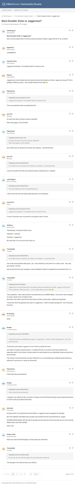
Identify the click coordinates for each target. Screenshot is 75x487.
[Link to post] (72, 30)
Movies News (7, 10)
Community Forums (23, 4)
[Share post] (70, 30)
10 (31, 474)
